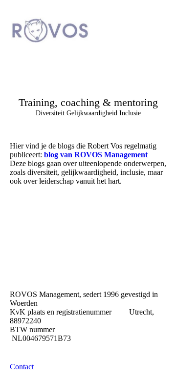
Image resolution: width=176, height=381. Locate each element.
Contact (22, 366)
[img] (50, 30)
